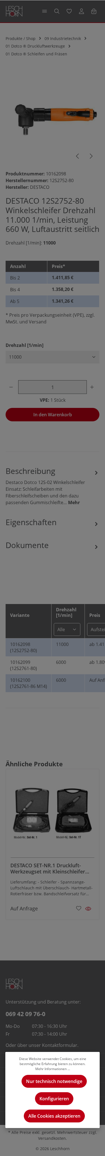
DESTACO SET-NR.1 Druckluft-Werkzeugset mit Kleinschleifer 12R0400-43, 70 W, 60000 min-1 (47, 868)
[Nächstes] (91, 156)
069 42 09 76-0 (25, 1014)
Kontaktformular (59, 1045)
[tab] (52, 485)
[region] (52, 118)
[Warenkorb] (93, 11)
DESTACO (39, 187)
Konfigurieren (54, 1099)
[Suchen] (56, 11)
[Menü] (44, 11)
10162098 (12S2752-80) (23, 647)
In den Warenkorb (52, 415)
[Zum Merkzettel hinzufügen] (78, 907)
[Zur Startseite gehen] (14, 11)
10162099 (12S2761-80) (23, 665)
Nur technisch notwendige (54, 1081)
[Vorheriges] (78, 156)
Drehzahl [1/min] (24, 345)
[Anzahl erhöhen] (93, 387)
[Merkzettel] (69, 11)
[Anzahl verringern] (12, 387)
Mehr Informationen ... (52, 1068)
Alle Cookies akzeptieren (54, 1116)
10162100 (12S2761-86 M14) (28, 683)
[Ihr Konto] (81, 11)
